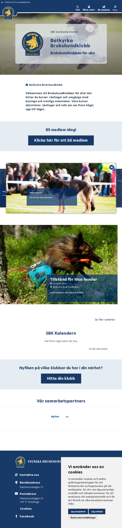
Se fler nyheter (105, 319)
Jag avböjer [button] (97, 511)
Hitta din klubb (61, 378)
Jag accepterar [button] (78, 511)
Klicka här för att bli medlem (61, 140)
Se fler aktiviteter (98, 348)
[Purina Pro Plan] (67, 417)
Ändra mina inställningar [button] (83, 517)
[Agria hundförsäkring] (55, 417)
